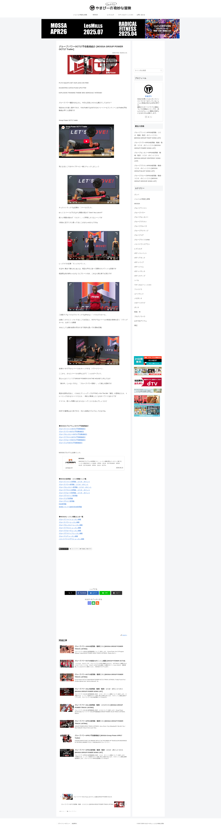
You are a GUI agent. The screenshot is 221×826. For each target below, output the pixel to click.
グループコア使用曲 (66, 498)
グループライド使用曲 (66, 501)
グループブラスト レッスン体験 (70, 528)
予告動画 (83, 548)
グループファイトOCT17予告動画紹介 (72, 429)
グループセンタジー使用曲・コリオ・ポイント (75, 487)
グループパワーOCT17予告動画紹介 (71, 431)
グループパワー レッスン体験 (69, 522)
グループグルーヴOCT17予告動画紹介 (72, 440)
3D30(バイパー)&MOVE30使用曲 (70, 507)
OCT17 (89, 548)
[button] (116, 593)
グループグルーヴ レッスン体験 (70, 531)
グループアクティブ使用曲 (68, 495)
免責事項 (74, 823)
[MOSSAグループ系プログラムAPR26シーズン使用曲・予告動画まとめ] (58, 28)
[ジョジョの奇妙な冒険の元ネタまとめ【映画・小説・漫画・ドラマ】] (162, 28)
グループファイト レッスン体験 (70, 519)
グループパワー (64, 548)
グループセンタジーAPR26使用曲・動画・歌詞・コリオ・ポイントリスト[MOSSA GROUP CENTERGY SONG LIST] (147, 157)
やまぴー (148, 96)
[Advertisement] (76, 564)
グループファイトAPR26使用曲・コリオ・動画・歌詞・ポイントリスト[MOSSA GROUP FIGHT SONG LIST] (147, 135)
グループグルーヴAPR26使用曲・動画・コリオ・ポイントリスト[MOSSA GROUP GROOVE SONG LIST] (148, 178)
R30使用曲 (62, 504)
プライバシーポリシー (64, 823)
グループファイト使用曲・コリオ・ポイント (74, 482)
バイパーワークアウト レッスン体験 (71, 539)
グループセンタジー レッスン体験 (71, 525)
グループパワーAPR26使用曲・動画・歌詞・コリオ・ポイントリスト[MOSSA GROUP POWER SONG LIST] (148, 145)
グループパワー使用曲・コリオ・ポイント (73, 484)
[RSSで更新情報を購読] (97, 603)
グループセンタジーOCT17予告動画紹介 (73, 434)
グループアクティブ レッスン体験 (71, 533)
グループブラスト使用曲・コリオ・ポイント (74, 490)
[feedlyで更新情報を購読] (93, 603)
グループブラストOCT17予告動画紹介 (72, 437)
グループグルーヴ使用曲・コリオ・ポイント (74, 493)
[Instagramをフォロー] (89, 603)
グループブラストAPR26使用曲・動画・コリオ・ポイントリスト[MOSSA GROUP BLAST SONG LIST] (148, 168)
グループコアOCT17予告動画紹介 (71, 443)
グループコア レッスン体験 (68, 536)
